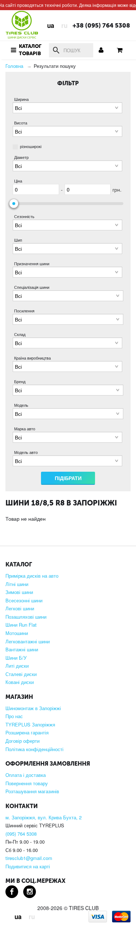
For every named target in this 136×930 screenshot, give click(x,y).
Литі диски (17, 666)
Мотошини (16, 633)
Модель (21, 405)
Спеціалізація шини (31, 287)
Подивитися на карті (27, 866)
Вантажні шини (21, 649)
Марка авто (24, 428)
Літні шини (16, 584)
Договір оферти (22, 741)
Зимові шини (19, 592)
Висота (20, 123)
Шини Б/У (15, 658)
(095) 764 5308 (21, 834)
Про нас (14, 716)
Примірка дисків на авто (31, 576)
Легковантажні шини (27, 641)
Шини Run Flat (21, 625)
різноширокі (30, 146)
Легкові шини (19, 608)
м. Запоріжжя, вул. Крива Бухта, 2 (43, 817)
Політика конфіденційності (34, 749)
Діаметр (21, 157)
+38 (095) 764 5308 (101, 25)
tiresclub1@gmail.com (28, 858)
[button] (25, 50)
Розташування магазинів (32, 791)
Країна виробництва (32, 358)
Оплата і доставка (25, 775)
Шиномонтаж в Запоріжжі (33, 708)
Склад (19, 334)
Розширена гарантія (27, 732)
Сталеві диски (21, 674)
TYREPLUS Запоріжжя (30, 724)
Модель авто (26, 452)
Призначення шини (31, 263)
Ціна (18, 181)
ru (64, 25)
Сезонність (24, 216)
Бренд (19, 381)
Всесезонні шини (23, 600)
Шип (18, 240)
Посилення (24, 311)
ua (50, 25)
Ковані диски (19, 682)
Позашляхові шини (25, 617)
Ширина (21, 99)
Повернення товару (26, 783)
